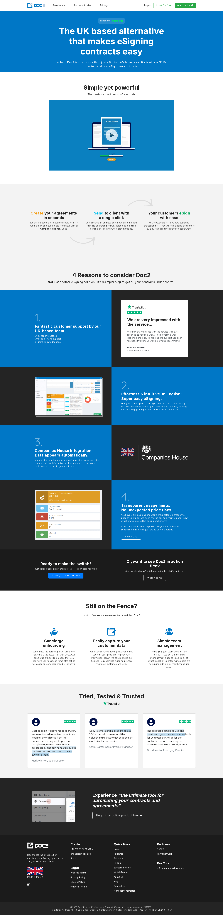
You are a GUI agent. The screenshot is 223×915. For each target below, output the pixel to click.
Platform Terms (79, 886)
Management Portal (124, 890)
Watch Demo (121, 872)
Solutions (118, 858)
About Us (118, 877)
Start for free (163, 5)
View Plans (131, 536)
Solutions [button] (58, 5)
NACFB (160, 849)
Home (117, 849)
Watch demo (154, 577)
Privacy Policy (78, 877)
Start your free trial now (66, 575)
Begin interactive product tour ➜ (119, 815)
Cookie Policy (78, 882)
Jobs (73, 858)
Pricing (103, 5)
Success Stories (82, 5)
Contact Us (119, 886)
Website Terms (78, 872)
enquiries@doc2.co (81, 853)
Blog (116, 881)
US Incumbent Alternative (170, 868)
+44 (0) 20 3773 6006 (82, 849)
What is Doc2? (185, 5)
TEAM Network (164, 853)
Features (118, 853)
